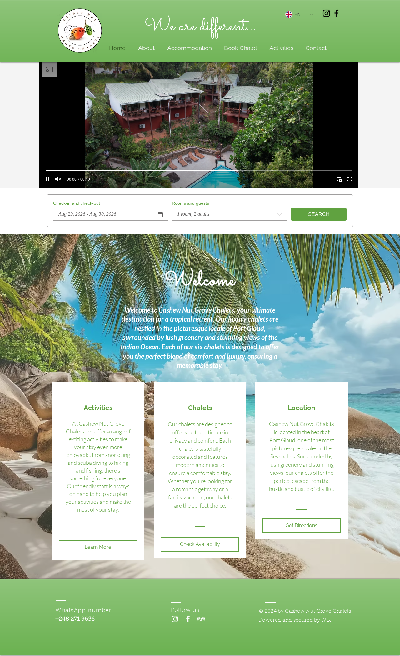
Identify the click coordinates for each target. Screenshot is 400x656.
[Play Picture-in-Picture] (339, 179)
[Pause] (47, 179)
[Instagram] (326, 13)
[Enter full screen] (350, 179)
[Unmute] (58, 179)
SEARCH (319, 214)
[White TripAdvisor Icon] (201, 619)
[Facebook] (336, 13)
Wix (326, 620)
